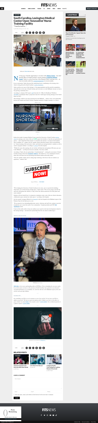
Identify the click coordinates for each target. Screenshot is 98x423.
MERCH (59, 8)
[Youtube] (51, 415)
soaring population (38, 85)
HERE (27, 302)
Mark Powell (50, 370)
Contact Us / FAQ (77, 421)
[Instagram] (48, 415)
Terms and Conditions (86, 421)
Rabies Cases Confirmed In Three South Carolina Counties (80, 71)
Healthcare (17, 14)
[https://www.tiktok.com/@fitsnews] (56, 415)
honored (35, 199)
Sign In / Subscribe (92, 8)
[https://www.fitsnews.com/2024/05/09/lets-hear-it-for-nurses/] (37, 359)
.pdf (32, 93)
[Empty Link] (84, 15)
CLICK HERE (43, 302)
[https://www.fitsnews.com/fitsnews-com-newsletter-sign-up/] (38, 323)
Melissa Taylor (51, 76)
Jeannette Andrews (33, 153)
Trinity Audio (27, 71)
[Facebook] (42, 415)
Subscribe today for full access (11, 417)
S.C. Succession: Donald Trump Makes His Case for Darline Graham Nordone (80, 55)
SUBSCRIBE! (41, 181)
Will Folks (17, 28)
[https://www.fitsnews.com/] (49, 5)
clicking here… (43, 340)
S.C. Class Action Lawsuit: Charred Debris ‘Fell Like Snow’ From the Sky (70, 71)
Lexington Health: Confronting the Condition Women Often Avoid (53, 367)
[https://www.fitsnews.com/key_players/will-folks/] (38, 250)
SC (44, 8)
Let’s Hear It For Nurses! (36, 365)
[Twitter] (45, 415)
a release (36, 145)
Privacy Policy (93, 421)
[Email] (54, 415)
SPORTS (48, 8)
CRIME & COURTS (31, 8)
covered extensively (38, 81)
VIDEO (54, 8)
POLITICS (39, 8)
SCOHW (16, 94)
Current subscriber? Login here (11, 419)
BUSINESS (23, 8)
